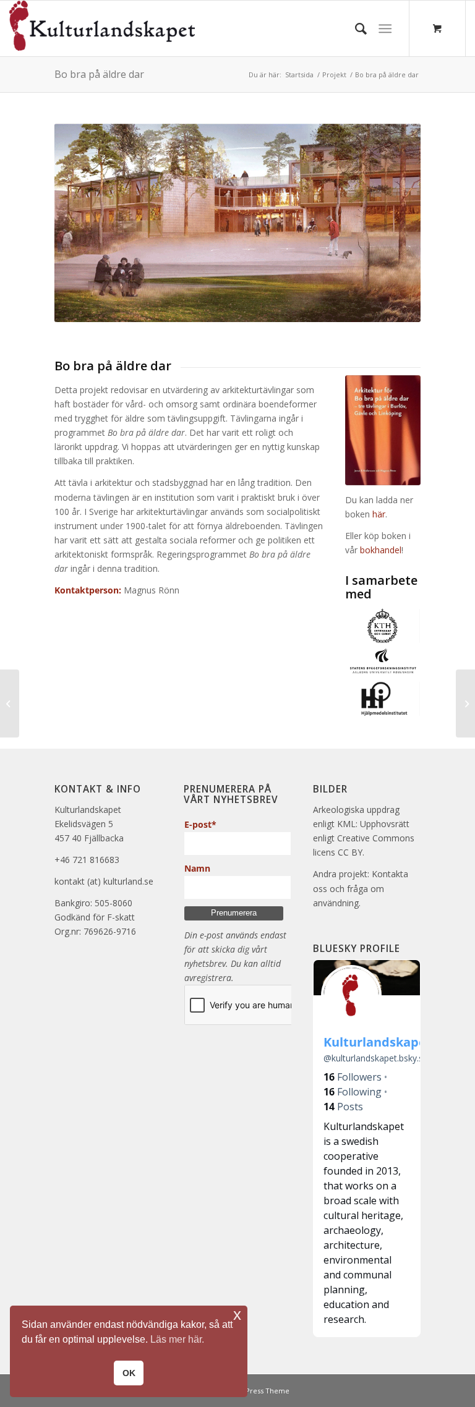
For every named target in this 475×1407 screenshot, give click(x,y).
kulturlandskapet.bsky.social (382, 1058)
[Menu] (385, 28)
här (378, 514)
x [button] (237, 1314)
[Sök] (355, 28)
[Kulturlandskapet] (102, 28)
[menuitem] (355, 28)
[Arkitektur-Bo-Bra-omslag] (382, 430)
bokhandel (380, 550)
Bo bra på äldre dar (99, 74)
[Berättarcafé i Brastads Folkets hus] (9, 703)
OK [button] (128, 1373)
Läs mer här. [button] (177, 1339)
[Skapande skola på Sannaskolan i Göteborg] (465, 703)
